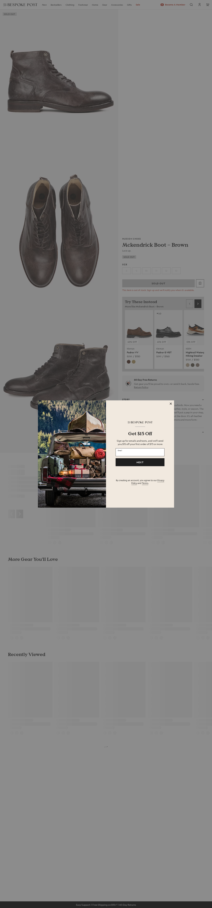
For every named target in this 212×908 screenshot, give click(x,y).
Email (120, 450)
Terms (145, 483)
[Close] (170, 403)
